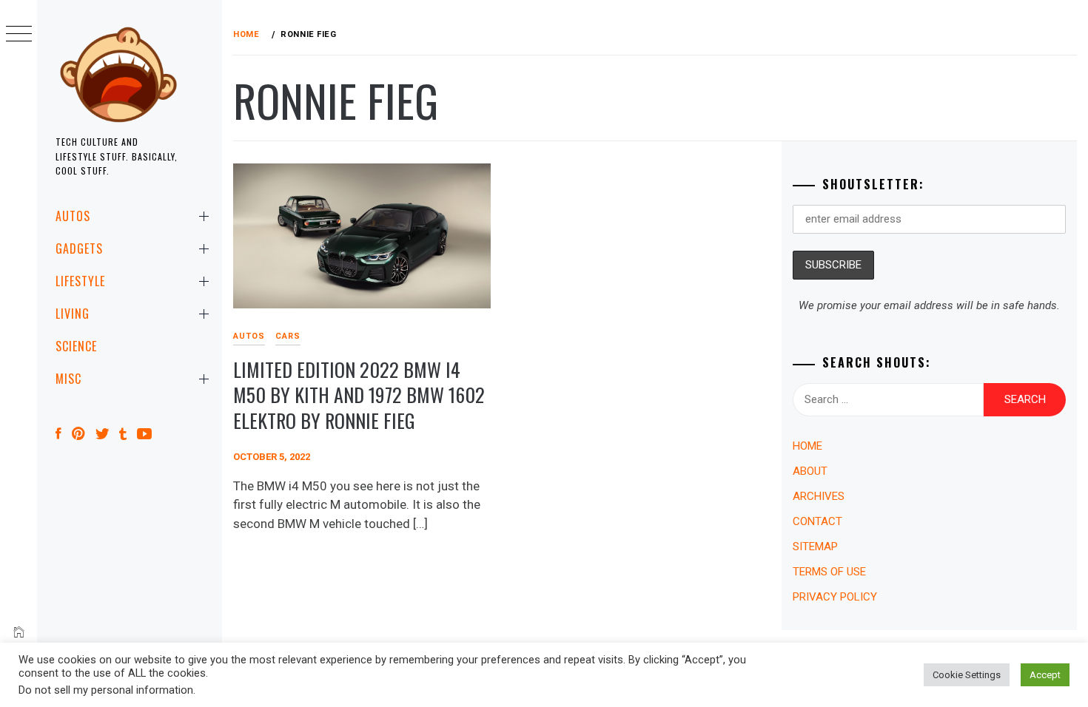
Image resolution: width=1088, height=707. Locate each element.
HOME (807, 446)
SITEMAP (815, 546)
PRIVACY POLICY (835, 596)
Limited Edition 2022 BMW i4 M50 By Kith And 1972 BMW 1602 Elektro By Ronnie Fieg (359, 395)
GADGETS (79, 248)
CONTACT (817, 521)
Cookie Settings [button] (967, 674)
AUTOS (73, 216)
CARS (287, 336)
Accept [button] (1045, 674)
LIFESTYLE (80, 281)
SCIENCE (76, 346)
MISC (68, 379)
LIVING (73, 313)
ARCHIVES (818, 496)
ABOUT (810, 471)
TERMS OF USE (829, 571)
